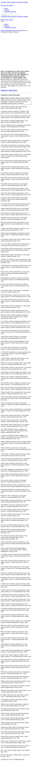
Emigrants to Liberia (15, 30)
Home (6, 8)
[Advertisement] (16, 50)
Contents (6, 10)
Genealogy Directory (10, 11)
